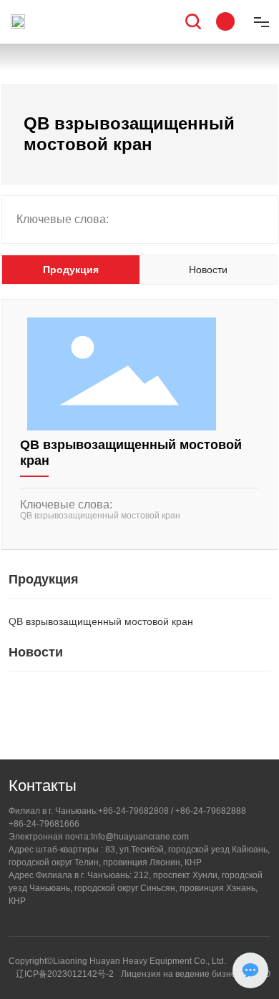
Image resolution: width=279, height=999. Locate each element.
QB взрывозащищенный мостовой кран (100, 516)
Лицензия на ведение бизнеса (183, 974)
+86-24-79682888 (210, 811)
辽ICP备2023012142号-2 (65, 974)
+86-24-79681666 (44, 824)
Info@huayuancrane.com (140, 837)
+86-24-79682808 (133, 811)
